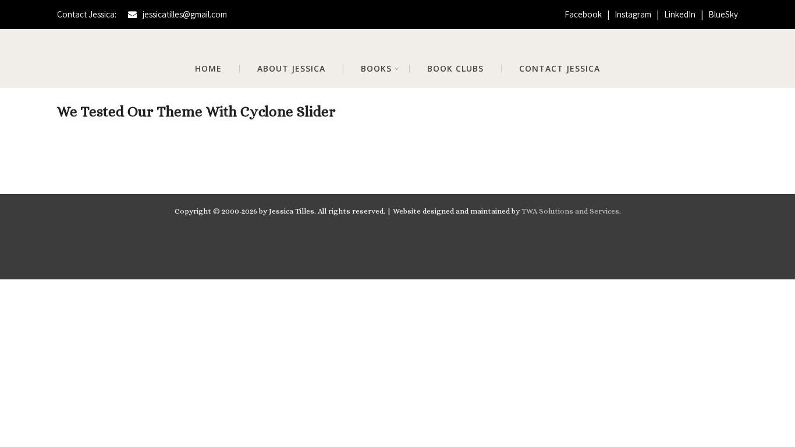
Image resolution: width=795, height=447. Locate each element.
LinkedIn (680, 14)
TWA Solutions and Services (570, 211)
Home (208, 69)
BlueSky (723, 14)
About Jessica (291, 69)
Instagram (634, 14)
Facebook (584, 14)
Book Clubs (455, 69)
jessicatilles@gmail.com (185, 14)
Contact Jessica (559, 69)
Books (376, 69)
